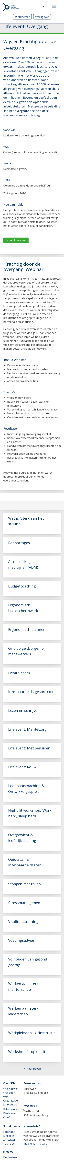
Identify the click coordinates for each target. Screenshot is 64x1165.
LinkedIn (8, 1136)
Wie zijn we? (10, 1089)
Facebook (9, 1132)
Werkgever (42, 17)
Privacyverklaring (14, 1109)
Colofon (8, 1117)
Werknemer (22, 17)
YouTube (9, 1143)
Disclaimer (9, 1113)
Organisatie (10, 1100)
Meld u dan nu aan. (35, 1143)
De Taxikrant (11, 1157)
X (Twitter (9, 1139)
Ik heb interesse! (16, 240)
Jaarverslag (10, 1104)
